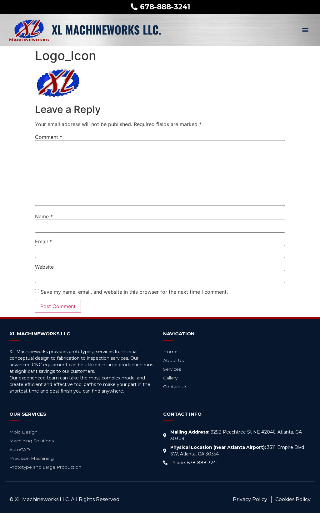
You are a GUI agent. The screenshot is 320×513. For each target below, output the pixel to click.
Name (44, 216)
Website (44, 266)
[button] (305, 30)
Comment (48, 137)
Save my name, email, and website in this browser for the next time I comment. (134, 291)
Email (43, 241)
